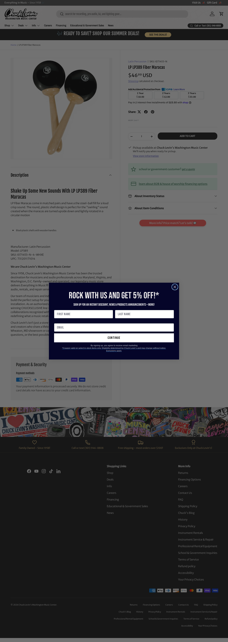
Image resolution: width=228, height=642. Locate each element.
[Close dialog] (175, 287)
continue (114, 338)
